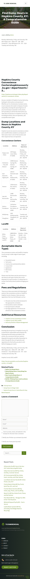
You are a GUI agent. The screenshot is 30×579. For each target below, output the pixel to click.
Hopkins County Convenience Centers (15, 318)
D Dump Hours (8, 385)
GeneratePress (20, 576)
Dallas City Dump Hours (12, 369)
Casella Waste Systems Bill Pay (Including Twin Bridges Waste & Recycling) (13, 508)
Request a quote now (10, 567)
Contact (5, 545)
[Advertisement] (15, 63)
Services (5, 541)
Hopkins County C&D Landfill (13, 320)
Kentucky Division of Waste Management (16, 322)
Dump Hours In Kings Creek (11, 388)
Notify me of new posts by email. (12, 441)
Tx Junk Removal (10, 3)
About (5, 543)
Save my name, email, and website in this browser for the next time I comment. (14, 433)
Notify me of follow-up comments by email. (15, 437)
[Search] (24, 453)
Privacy (5, 548)
